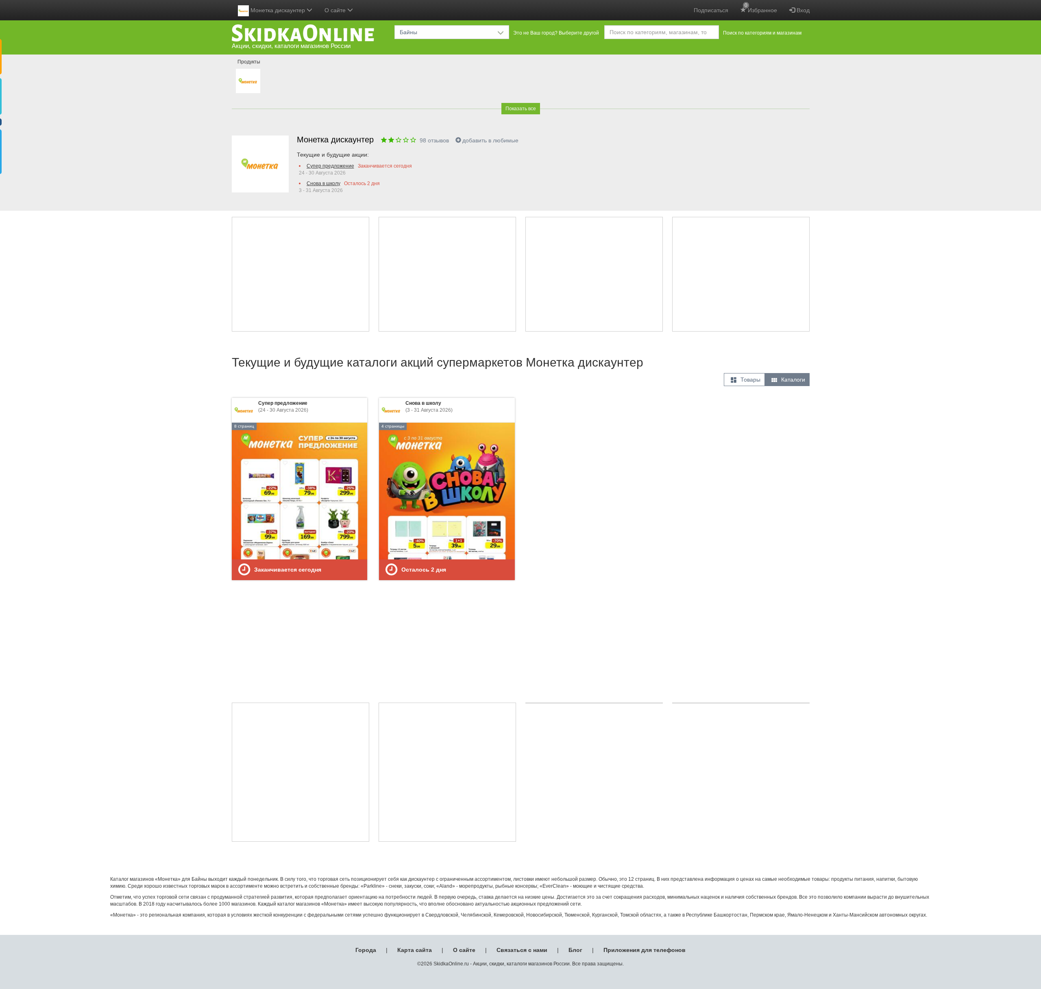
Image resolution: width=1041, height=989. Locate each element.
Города (365, 950)
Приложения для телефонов (644, 950)
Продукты (248, 62)
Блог (575, 950)
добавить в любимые (490, 140)
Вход (802, 10)
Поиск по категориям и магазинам (762, 33)
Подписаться (711, 10)
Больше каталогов (522, 630)
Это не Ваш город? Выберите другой (556, 33)
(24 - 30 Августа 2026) (283, 406)
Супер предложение (330, 166)
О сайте (464, 950)
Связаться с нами (522, 950)
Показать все (520, 108)
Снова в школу (323, 183)
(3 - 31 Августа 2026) (429, 406)
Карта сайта (414, 950)
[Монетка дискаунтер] (248, 81)
